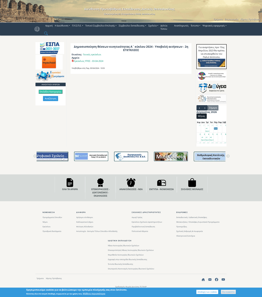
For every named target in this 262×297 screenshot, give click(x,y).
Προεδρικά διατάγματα (52, 231)
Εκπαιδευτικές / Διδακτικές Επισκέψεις (191, 217)
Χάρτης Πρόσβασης (250, 19)
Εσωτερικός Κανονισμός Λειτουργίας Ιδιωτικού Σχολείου (131, 269)
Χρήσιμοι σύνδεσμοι (84, 217)
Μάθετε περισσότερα (94, 293)
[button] (46, 33)
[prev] (199, 107)
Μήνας (201, 116)
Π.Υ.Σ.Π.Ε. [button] (76, 25)
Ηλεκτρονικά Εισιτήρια (185, 236)
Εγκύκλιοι (46, 226)
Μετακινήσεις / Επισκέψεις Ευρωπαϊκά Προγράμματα (197, 222)
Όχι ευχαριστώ (228, 292)
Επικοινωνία (231, 19)
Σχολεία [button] (152, 25)
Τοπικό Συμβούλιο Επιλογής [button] (100, 25)
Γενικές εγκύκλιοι (92, 54)
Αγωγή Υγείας (137, 217)
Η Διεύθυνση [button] (61, 25)
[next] (205, 107)
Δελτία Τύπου (163, 27)
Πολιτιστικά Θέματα (140, 231)
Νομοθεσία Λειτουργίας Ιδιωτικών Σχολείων (126, 255)
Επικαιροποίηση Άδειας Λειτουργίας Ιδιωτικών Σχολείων (131, 250)
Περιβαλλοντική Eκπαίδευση (143, 226)
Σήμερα (213, 107)
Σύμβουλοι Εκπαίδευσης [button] (132, 25)
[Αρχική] (38, 29)
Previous (34, 157)
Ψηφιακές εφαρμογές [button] (214, 25)
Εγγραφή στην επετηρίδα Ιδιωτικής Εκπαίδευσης (127, 259)
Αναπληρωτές (181, 25)
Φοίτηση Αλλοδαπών (84, 226)
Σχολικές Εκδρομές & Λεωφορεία (189, 231)
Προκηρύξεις (181, 226)
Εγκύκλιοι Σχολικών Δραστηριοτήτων (147, 222)
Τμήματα (218, 19)
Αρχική (49, 25)
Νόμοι (45, 222)
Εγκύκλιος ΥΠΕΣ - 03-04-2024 (88, 61)
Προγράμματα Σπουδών (52, 217)
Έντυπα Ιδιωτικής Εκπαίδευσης (120, 264)
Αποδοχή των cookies (207, 292)
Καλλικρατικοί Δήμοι (84, 222)
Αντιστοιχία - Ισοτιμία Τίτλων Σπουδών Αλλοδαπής (96, 231)
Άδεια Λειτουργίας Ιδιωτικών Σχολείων (123, 245)
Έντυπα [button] (195, 25)
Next (227, 157)
